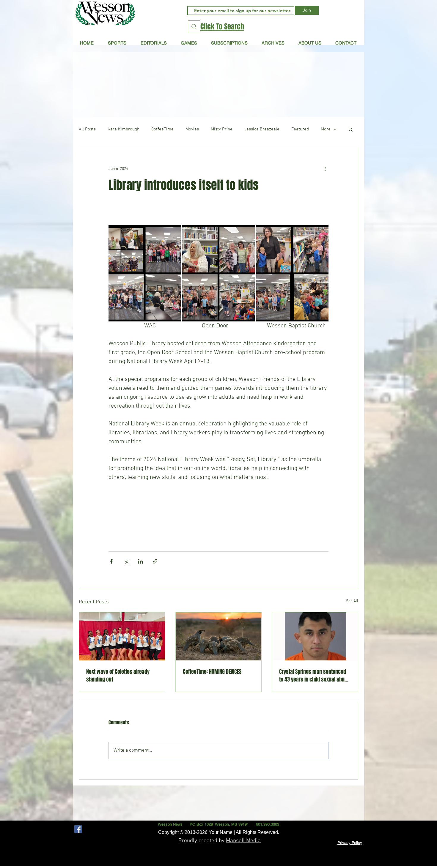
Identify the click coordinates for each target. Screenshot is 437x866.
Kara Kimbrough (123, 129)
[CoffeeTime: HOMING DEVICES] (219, 636)
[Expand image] (145, 273)
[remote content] (218, 514)
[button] (153, 43)
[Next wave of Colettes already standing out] (122, 636)
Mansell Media (243, 840)
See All (352, 601)
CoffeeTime (162, 129)
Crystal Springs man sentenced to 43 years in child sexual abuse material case (314, 675)
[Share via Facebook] (111, 561)
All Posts (87, 129)
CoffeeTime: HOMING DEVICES (212, 672)
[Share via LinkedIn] (140, 561)
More (326, 129)
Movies (192, 129)
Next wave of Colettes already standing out (118, 675)
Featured (300, 129)
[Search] (194, 26)
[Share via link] (155, 561)
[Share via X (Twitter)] (126, 561)
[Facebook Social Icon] (78, 829)
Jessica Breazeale (261, 129)
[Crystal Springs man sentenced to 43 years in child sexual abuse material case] (315, 636)
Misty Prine (221, 129)
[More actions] (324, 168)
